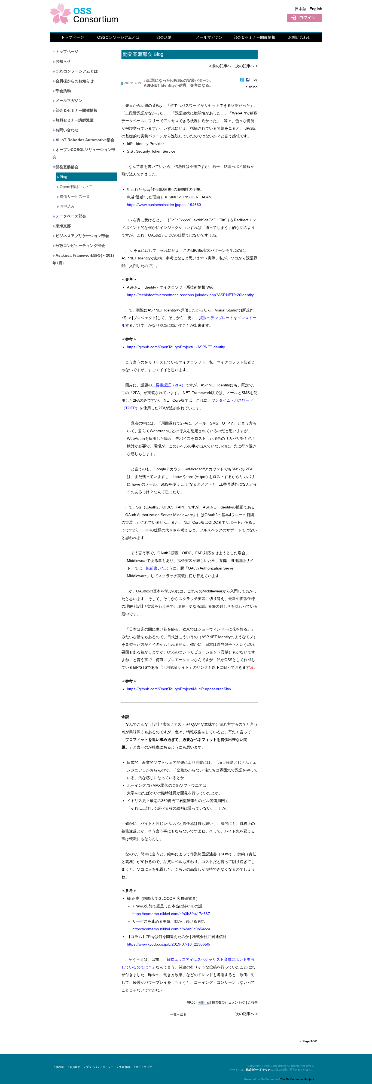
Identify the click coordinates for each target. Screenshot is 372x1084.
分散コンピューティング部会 (80, 245)
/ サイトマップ (143, 1066)
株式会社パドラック (258, 1069)
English (316, 9)
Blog (63, 177)
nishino (251, 87)
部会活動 (164, 37)
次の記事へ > (246, 66)
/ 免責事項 (123, 1066)
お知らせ (63, 61)
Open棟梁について (76, 186)
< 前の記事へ (220, 66)
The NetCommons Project (297, 1079)
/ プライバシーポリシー (98, 1066)
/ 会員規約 (74, 1066)
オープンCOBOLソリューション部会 (84, 153)
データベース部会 (71, 216)
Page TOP (310, 1041)
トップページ (72, 37)
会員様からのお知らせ (75, 81)
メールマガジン (209, 37)
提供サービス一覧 (75, 196)
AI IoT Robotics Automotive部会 (85, 140)
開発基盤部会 (67, 167)
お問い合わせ (299, 37)
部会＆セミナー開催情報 (254, 37)
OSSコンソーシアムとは (118, 37)
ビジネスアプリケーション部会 (82, 236)
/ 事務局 (59, 1066)
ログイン (304, 18)
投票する (203, 1002)
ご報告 (253, 1002)
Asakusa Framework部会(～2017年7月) (84, 259)
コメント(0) (236, 1002)
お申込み (67, 206)
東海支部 (63, 226)
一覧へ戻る (178, 1014)
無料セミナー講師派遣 (75, 120)
